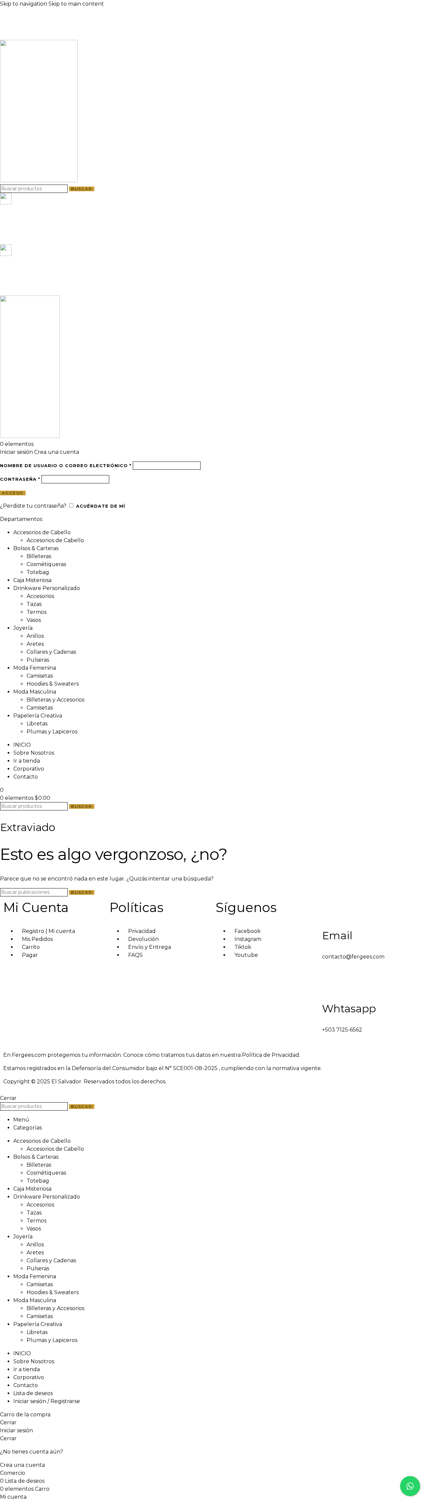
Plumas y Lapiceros (52, 731)
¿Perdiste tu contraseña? (33, 506)
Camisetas (40, 676)
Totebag (38, 572)
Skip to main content (76, 4)
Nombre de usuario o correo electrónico (65, 465)
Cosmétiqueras (46, 564)
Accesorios (40, 596)
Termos (36, 612)
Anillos (35, 636)
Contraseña (20, 479)
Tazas (34, 604)
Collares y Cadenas (51, 652)
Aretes (35, 644)
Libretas (37, 723)
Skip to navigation (24, 4)
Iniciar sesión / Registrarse (46, 1401)
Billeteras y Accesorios (55, 700)
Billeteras (39, 556)
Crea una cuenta (56, 452)
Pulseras (38, 660)
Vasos (34, 620)
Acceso (13, 493)
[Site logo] (39, 180)
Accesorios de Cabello (55, 540)
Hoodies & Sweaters (53, 684)
